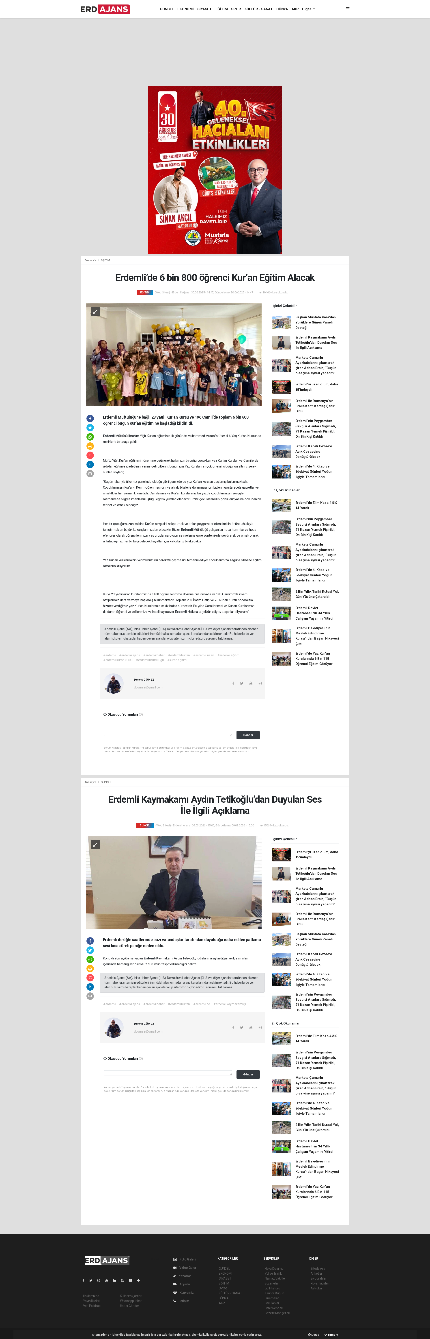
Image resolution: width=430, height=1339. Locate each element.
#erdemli (109, 655)
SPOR (236, 9)
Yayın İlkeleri (91, 1301)
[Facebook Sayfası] (85, 1280)
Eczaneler (271, 1283)
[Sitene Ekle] (140, 1280)
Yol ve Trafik (273, 1273)
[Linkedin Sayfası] (116, 1280)
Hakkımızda (91, 1296)
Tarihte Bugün (274, 1293)
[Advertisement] (215, 52)
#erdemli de (201, 1004)
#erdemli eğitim (228, 655)
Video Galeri (188, 1267)
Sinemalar (272, 1298)
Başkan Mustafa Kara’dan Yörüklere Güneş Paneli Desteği (315, 322)
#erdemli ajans (129, 655)
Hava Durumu (274, 1268)
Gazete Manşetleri (277, 1313)
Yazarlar (184, 1276)
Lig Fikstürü (272, 1288)
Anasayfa (90, 260)
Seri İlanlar (272, 1303)
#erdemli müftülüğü (150, 660)
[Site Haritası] (132, 1280)
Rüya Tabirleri (320, 1283)
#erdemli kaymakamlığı (229, 1004)
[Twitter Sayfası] (92, 1280)
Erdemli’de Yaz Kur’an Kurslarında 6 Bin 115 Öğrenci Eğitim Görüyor (314, 658)
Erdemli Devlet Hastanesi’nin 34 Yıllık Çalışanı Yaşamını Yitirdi (314, 613)
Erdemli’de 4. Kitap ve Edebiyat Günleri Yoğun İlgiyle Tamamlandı (313, 471)
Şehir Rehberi (274, 1308)
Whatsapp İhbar (131, 1301)
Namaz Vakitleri (275, 1278)
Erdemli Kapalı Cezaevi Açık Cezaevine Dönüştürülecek (313, 451)
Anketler (316, 1273)
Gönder (248, 735)
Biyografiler (319, 1278)
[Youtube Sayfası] (108, 1280)
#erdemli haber (154, 655)
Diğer (307, 9)
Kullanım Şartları (131, 1296)
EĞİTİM (221, 9)
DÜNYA (282, 9)
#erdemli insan (203, 655)
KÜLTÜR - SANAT (259, 9)
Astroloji (316, 1288)
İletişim (183, 1301)
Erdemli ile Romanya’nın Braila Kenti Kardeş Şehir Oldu (315, 406)
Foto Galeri (187, 1259)
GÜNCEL (167, 9)
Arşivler (185, 1284)
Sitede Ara (318, 1268)
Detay (315, 1334)
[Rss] (124, 1280)
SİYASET (204, 9)
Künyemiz (186, 1292)
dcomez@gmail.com (148, 687)
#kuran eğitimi (177, 660)
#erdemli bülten (179, 655)
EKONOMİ (185, 9)
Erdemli (109, 436)
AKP (295, 9)
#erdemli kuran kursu (118, 660)
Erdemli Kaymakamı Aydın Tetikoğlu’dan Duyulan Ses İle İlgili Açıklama (316, 342)
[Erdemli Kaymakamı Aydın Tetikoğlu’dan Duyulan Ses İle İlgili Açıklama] (174, 882)
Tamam (332, 1334)
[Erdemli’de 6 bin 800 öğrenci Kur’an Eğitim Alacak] (174, 354)
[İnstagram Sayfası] (100, 1280)
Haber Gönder (129, 1306)
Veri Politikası (92, 1306)
